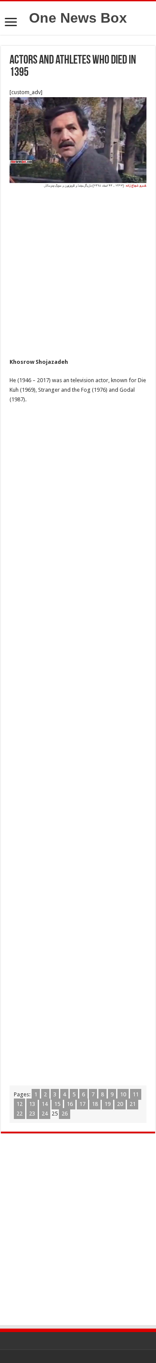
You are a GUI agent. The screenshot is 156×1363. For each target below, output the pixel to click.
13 (32, 1104)
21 (133, 1104)
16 (70, 1104)
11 (136, 1094)
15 (57, 1104)
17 (82, 1104)
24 (45, 1113)
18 (95, 1104)
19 (107, 1104)
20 (120, 1104)
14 (45, 1104)
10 (123, 1094)
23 (32, 1113)
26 (65, 1113)
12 (19, 1104)
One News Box (78, 18)
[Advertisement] (78, 275)
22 (19, 1113)
